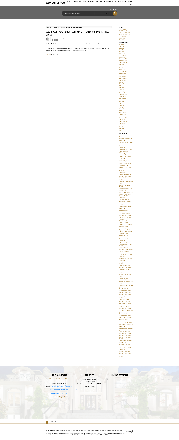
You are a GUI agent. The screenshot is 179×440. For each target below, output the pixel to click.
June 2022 (121, 125)
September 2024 (123, 78)
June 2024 (121, 84)
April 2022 (121, 128)
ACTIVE (111, 9)
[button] (54, 397)
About (129, 1)
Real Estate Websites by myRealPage (125, 421)
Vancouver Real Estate (125, 335)
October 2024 (122, 76)
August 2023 (122, 101)
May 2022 (121, 126)
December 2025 (123, 58)
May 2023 (121, 107)
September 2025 (123, 62)
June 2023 (121, 105)
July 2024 (121, 82)
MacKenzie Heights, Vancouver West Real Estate (124, 271)
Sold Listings (122, 39)
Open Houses (122, 38)
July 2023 (121, 103)
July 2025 (121, 64)
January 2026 (122, 57)
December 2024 (123, 75)
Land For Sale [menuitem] (99, 1)
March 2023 (122, 110)
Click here (48, 54)
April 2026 (121, 51)
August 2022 (122, 123)
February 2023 (122, 112)
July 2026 (121, 46)
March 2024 (122, 89)
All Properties (76, 1)
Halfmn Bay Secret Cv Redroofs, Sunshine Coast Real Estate (125, 244)
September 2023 (123, 100)
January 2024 (122, 92)
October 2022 (122, 119)
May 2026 (121, 50)
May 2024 (121, 85)
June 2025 (121, 66)
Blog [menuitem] (131, 4)
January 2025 (122, 73)
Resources (121, 1)
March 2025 (122, 69)
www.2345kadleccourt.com (59, 393)
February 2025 (122, 71)
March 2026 (122, 53)
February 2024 (122, 91)
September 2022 (123, 121)
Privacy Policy (114, 421)
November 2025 (123, 60)
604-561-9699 (61, 384)
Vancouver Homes (88, 1)
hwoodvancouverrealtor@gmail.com (61, 386)
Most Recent (122, 44)
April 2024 (121, 87)
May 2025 (121, 67)
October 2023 (122, 98)
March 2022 (122, 130)
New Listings (122, 36)
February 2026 (122, 55)
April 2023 (121, 109)
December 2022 (123, 116)
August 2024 (122, 80)
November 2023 (123, 96)
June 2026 (121, 48)
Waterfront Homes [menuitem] (111, 1)
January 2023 (122, 114)
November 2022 (123, 117)
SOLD (116, 9)
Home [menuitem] (68, 1)
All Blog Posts (122, 29)
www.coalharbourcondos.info (59, 389)
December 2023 (123, 94)
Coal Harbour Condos (124, 31)
